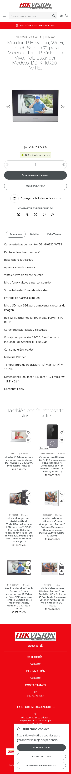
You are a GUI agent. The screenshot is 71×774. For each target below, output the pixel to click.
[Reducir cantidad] (7, 165)
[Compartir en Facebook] (19, 214)
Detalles (34, 234)
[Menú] (4, 16)
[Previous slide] (7, 106)
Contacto (35, 663)
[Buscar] (54, 16)
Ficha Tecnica (54, 234)
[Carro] (66, 16)
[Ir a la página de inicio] (35, 6)
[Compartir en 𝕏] (27, 214)
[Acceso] (61, 16)
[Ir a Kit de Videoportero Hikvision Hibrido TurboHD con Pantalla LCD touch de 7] (18, 497)
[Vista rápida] (28, 440)
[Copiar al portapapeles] (52, 214)
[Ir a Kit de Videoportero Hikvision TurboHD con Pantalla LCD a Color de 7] (52, 567)
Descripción (16, 234)
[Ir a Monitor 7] (18, 436)
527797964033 (35, 695)
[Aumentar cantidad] (64, 165)
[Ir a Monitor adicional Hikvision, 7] (52, 497)
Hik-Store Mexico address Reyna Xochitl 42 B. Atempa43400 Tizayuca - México (35, 722)
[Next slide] (63, 106)
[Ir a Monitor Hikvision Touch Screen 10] (18, 567)
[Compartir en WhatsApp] (35, 214)
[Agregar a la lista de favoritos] (28, 432)
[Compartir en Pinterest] (44, 214)
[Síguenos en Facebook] (41, 645)
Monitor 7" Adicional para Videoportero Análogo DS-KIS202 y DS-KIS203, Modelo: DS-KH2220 (19, 461)
